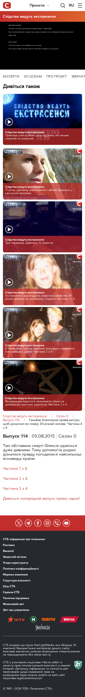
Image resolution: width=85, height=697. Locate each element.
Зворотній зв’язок (15, 556)
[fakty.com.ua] (48, 620)
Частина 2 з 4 (15, 478)
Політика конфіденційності (21, 568)
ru (71, 5)
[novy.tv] (33, 620)
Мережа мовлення (15, 574)
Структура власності (16, 580)
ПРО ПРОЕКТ (56, 76)
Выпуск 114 (11, 420)
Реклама (9, 545)
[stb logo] (7, 5)
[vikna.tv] (69, 620)
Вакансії (8, 551)
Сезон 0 (62, 416)
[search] (63, 5)
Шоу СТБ (9, 586)
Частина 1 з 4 (15, 468)
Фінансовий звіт (13, 604)
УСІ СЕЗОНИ (33, 76)
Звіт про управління (16, 610)
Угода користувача (15, 562)
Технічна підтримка (16, 598)
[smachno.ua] (42, 627)
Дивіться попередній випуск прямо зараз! (41, 498)
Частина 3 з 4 (15, 488)
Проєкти (37, 5)
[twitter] (18, 523)
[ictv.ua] (16, 620)
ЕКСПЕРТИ (11, 76)
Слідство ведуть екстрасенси (29, 16)
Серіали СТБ (11, 592)
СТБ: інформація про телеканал (24, 539)
